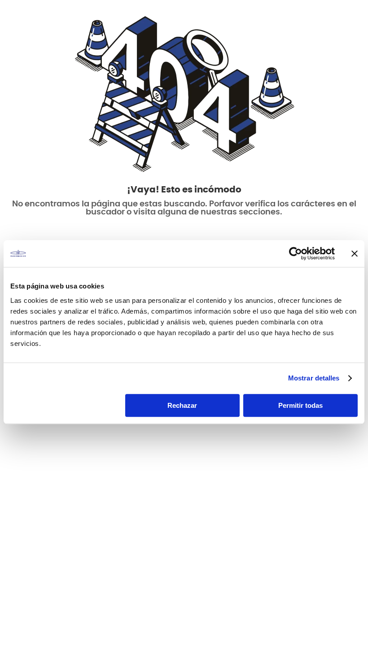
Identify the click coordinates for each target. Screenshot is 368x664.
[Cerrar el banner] (354, 253)
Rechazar (182, 405)
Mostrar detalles (314, 378)
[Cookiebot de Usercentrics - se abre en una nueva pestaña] (295, 253)
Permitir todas (300, 405)
